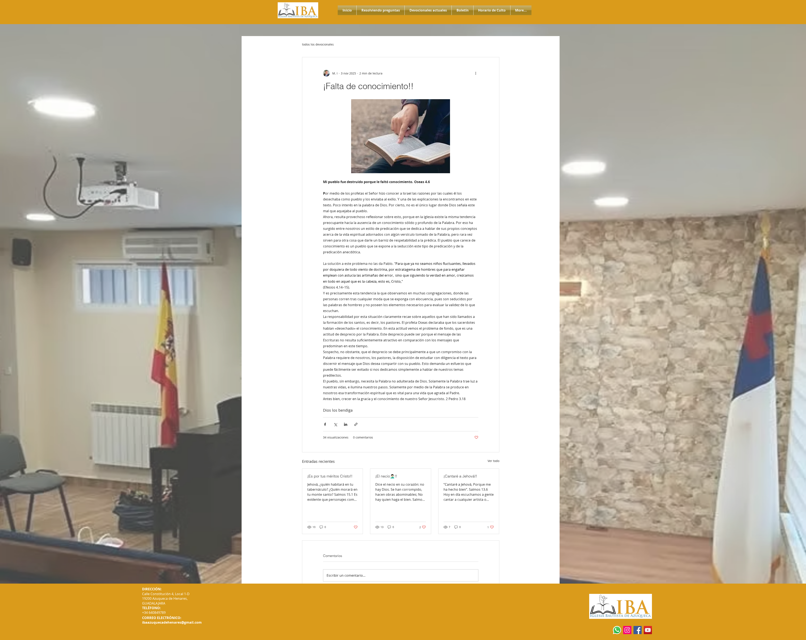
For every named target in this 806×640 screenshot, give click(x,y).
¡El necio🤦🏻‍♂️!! (386, 476)
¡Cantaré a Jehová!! (460, 476)
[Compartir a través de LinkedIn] (346, 424)
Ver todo (493, 461)
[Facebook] (637, 630)
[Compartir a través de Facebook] (325, 424)
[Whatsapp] (617, 630)
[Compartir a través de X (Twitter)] (335, 424)
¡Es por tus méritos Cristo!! (329, 476)
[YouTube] (648, 630)
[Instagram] (627, 630)
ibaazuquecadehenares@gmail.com (172, 622)
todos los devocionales (318, 44)
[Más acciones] (475, 73)
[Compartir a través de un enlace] (356, 424)
